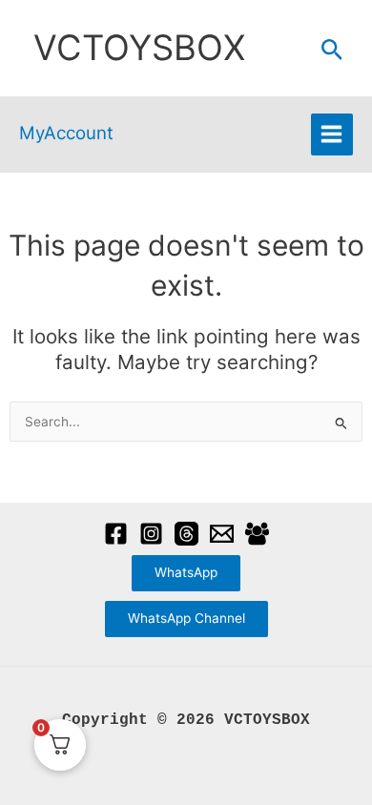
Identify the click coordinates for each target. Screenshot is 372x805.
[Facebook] (116, 534)
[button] (332, 50)
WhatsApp (186, 572)
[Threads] (186, 534)
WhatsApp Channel (186, 618)
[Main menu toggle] (332, 134)
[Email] (222, 534)
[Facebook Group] (257, 534)
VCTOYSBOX (139, 48)
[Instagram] (151, 534)
